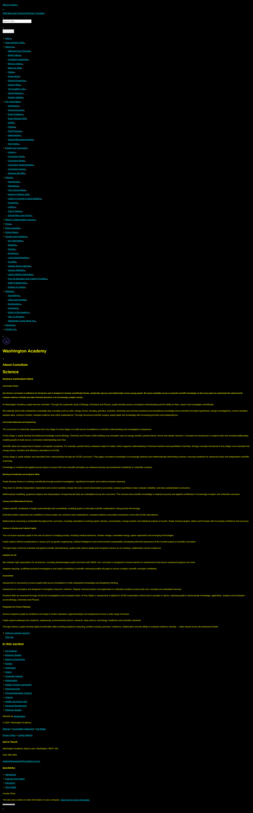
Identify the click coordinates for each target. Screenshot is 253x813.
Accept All (5, 804)
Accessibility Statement (23, 729)
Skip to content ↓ (10, 5)
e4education (19, 716)
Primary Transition (36, 13)
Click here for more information (75, 800)
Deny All (12, 804)
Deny (9, 804)
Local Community (19, 13)
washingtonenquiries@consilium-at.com (21, 761)
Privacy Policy (9, 735)
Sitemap (6, 729)
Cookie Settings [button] (25, 735)
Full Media (41, 729)
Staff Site (7, 13)
